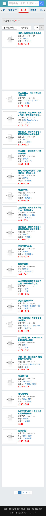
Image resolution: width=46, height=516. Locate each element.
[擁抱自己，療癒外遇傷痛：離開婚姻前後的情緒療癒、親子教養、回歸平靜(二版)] (10, 138)
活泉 (27, 291)
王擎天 (26, 288)
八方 (27, 347)
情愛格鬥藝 (23, 190)
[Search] (41, 3)
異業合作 (30, 509)
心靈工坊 (28, 308)
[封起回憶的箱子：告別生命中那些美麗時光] (10, 417)
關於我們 (12, 509)
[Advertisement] (23, 69)
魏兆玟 (33, 215)
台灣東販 (29, 180)
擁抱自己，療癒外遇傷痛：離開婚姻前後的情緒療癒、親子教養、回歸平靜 (29, 229)
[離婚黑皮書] (10, 269)
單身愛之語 (23, 376)
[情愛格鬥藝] (10, 196)
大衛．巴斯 (28, 435)
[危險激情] (10, 436)
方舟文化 (29, 217)
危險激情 (22, 431)
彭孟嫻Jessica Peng (31, 120)
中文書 (23, 10)
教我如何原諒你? (25, 301)
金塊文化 (29, 41)
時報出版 (29, 438)
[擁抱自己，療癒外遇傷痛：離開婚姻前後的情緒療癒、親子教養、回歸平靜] (10, 232)
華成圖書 (29, 401)
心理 (27, 366)
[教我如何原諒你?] (10, 306)
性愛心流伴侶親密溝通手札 (29, 33)
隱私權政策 (21, 509)
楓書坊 (28, 103)
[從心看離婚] (10, 399)
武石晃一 (26, 178)
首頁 (6, 509)
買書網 (18, 513)
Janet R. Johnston (29, 364)
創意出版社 (29, 254)
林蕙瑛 (26, 38)
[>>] (30, 492)
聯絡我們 (38, 509)
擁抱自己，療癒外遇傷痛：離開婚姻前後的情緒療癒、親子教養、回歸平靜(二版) (29, 134)
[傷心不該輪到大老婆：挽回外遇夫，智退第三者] (10, 176)
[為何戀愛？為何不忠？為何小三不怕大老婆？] (10, 213)
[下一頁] (26, 492)
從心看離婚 (23, 394)
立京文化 (29, 161)
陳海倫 (26, 251)
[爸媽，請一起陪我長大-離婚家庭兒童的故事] (10, 362)
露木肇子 (35, 100)
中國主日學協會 (31, 384)
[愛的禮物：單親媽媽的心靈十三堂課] (10, 157)
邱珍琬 (26, 418)
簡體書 (33, 10)
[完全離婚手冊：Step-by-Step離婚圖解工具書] (10, 343)
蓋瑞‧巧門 (28, 381)
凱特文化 (29, 197)
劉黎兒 (26, 195)
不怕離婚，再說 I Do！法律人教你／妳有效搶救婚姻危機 (30, 115)
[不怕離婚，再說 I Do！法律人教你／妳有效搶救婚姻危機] (10, 118)
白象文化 (29, 122)
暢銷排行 (12, 10)
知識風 (28, 421)
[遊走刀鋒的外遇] (10, 252)
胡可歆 (26, 139)
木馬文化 (29, 142)
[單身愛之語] (10, 382)
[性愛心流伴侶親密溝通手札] (10, 39)
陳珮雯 (26, 158)
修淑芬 (25, 345)
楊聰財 (25, 215)
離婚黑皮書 (23, 264)
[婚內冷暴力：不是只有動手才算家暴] (10, 99)
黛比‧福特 (28, 399)
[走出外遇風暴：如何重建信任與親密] (10, 324)
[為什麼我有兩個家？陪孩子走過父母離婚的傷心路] (10, 287)
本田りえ (26, 100)
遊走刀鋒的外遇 (25, 246)
